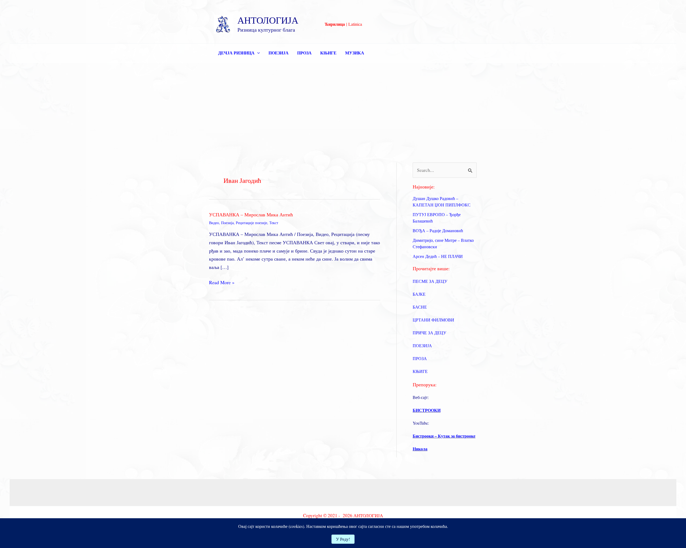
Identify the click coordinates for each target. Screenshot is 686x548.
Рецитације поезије (251, 222)
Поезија (227, 222)
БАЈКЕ (419, 294)
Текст (273, 222)
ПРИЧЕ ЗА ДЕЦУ (429, 332)
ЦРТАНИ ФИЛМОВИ (433, 320)
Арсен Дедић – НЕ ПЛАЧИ (438, 256)
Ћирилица (335, 24)
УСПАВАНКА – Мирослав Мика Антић (251, 214)
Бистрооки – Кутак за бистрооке (444, 436)
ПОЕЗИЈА (279, 53)
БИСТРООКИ (427, 410)
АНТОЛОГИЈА (267, 20)
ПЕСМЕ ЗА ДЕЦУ (430, 281)
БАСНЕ (420, 307)
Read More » (221, 283)
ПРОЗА (304, 53)
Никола (420, 449)
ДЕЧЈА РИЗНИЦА (236, 53)
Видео (214, 222)
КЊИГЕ (328, 53)
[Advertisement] (343, 102)
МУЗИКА (354, 53)
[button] (257, 53)
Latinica (355, 24)
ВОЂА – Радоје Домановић (438, 230)
